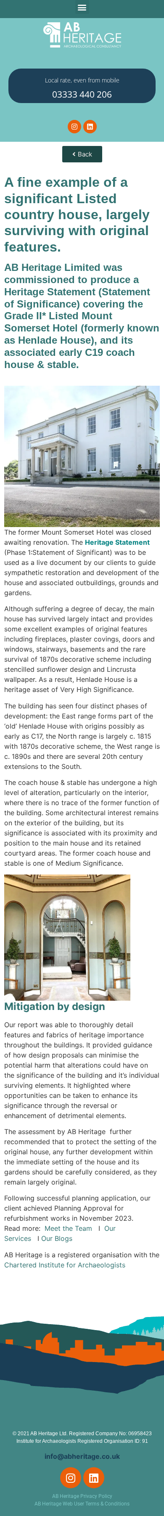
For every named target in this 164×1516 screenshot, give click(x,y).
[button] (82, 7)
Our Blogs (56, 1238)
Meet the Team (70, 1228)
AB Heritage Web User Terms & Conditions (82, 1504)
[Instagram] (74, 126)
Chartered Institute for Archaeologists (65, 1265)
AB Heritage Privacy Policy (82, 1496)
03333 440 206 (82, 94)
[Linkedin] (90, 126)
